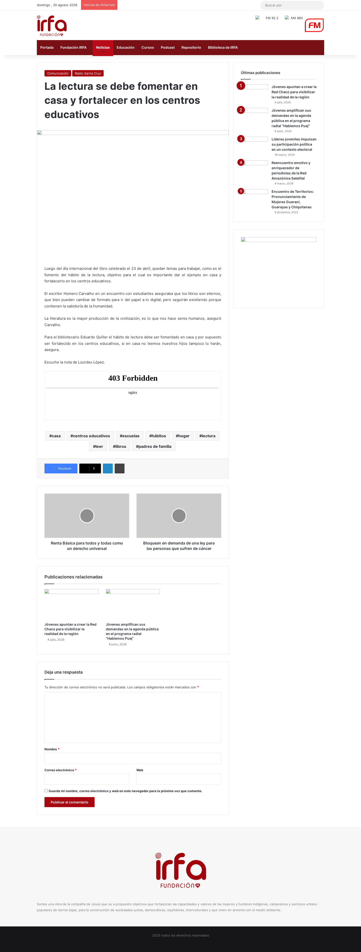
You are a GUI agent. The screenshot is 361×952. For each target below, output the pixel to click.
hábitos (159, 435)
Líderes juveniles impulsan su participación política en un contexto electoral (294, 144)
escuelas (130, 435)
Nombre (51, 749)
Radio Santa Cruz (88, 73)
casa (56, 435)
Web (139, 770)
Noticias (103, 47)
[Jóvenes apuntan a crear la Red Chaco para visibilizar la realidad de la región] (71, 604)
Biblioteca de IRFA (223, 47)
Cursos (147, 47)
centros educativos (91, 435)
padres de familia (155, 446)
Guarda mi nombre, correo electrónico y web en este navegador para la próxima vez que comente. (125, 791)
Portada (47, 47)
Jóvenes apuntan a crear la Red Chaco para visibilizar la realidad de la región (70, 629)
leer (99, 446)
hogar (184, 435)
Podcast (168, 47)
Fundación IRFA (73, 47)
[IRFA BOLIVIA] (52, 25)
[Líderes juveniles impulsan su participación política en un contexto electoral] (254, 146)
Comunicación (58, 73)
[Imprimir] (120, 468)
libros (120, 446)
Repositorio (191, 47)
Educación (126, 47)
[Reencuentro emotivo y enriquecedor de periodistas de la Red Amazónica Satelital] (254, 169)
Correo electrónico (60, 770)
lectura (208, 435)
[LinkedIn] (108, 468)
